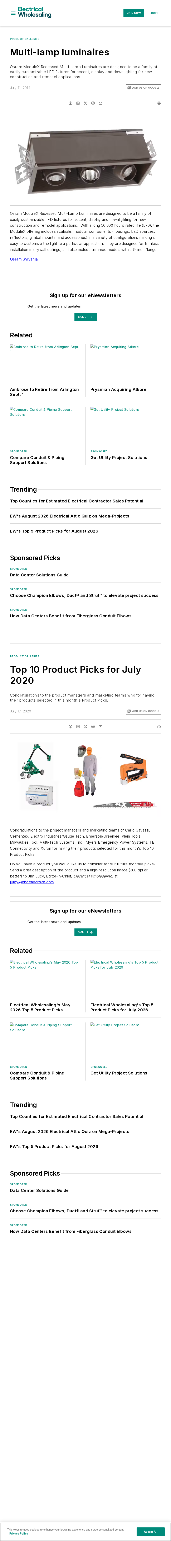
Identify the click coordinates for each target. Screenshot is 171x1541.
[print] (159, 103)
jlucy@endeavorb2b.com (32, 882)
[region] (85, 1531)
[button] (13, 13)
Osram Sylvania (24, 259)
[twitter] (85, 103)
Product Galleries (24, 39)
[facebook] (70, 103)
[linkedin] (78, 103)
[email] (100, 103)
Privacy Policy (18, 1533)
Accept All (150, 1531)
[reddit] (93, 103)
